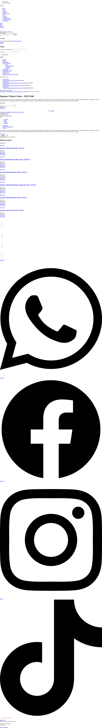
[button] (2, 156)
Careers (4, 252)
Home (1, 91)
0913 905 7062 (13, 222)
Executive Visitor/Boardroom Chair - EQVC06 (13, 197)
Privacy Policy (6, 233)
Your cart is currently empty (6, 41)
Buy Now (2, 108)
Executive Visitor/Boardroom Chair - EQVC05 (13, 172)
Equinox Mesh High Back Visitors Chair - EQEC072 (15, 159)
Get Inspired (5, 245)
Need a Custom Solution (8, 243)
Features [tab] (4, 128)
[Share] (97, 1)
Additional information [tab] (8, 126)
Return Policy (6, 234)
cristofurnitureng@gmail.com (20, 223)
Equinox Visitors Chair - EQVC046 (11, 80)
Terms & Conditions (7, 237)
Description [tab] (5, 125)
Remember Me (4, 54)
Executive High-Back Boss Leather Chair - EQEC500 (15, 83)
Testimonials (5, 257)
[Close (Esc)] (100, 1)
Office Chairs (13, 91)
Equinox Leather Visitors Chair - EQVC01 (12, 210)
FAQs (4, 254)
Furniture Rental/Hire (7, 242)
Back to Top (2, 720)
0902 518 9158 (6, 222)
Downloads (5, 255)
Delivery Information (7, 236)
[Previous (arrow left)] (2, 364)
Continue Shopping (16, 41)
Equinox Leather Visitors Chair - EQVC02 (12, 148)
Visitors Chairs (20, 91)
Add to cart (3, 107)
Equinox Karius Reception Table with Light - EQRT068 (15, 88)
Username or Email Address (6, 49)
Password (2, 52)
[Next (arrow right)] (99, 364)
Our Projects (5, 246)
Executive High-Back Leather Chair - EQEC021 (13, 85)
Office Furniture (6, 91)
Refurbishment (6, 256)
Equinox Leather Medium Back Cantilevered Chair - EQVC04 (18, 185)
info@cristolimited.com (8, 223)
